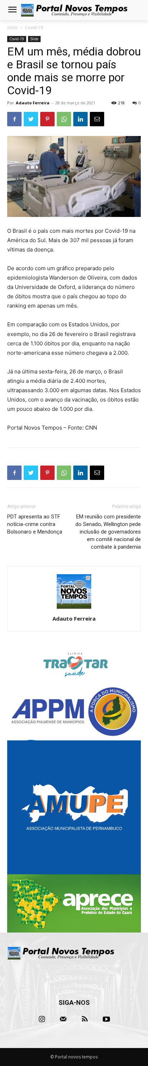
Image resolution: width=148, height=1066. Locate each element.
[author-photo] (74, 608)
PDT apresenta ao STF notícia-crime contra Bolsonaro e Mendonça (34, 524)
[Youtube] (106, 1019)
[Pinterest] (47, 119)
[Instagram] (42, 1019)
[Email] (97, 119)
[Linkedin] (80, 119)
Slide (34, 38)
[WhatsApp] (64, 119)
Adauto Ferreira (33, 102)
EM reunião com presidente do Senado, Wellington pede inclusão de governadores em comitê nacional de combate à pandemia (108, 531)
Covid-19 (34, 27)
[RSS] (85, 1019)
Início (12, 27)
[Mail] (63, 1019)
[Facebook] (14, 119)
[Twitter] (31, 119)
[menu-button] (12, 10)
